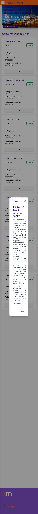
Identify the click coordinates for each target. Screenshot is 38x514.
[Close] (25, 201)
